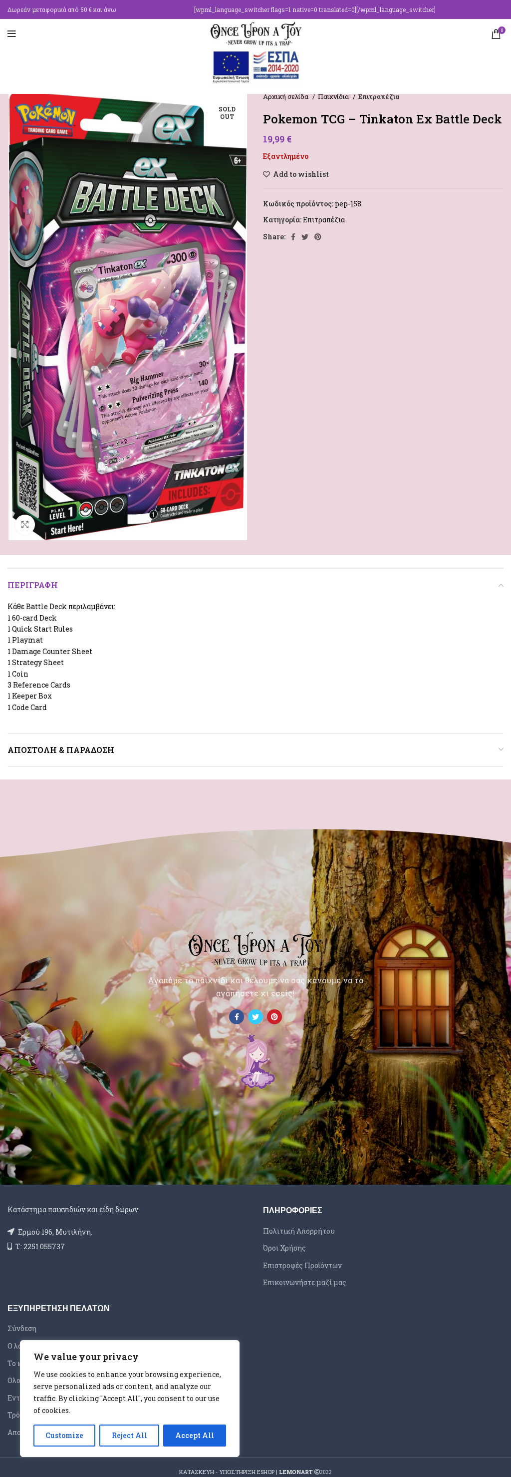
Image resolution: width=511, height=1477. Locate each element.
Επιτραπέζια (378, 96)
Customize (64, 1435)
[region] (130, 1398)
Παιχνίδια (334, 96)
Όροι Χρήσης (284, 1248)
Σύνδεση (21, 1328)
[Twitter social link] (304, 236)
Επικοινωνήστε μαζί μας (304, 1282)
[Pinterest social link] (317, 236)
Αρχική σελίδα (286, 96)
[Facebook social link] (293, 236)
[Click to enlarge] (25, 525)
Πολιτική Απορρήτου (299, 1231)
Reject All (129, 1435)
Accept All (194, 1435)
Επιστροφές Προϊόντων (302, 1265)
